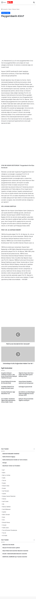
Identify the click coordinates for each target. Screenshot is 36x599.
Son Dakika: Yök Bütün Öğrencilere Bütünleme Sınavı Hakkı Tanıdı (8, 400)
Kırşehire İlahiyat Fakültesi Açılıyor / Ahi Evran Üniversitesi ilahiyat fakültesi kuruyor (9, 375)
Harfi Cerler (5, 501)
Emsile (4, 488)
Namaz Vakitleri (6, 506)
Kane (3, 517)
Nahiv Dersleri (6, 514)
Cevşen (4, 525)
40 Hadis (4, 535)
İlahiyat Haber (16, 9)
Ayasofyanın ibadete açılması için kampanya (26, 382)
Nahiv (3, 472)
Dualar (4, 483)
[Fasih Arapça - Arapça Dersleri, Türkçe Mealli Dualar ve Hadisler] (10, 2)
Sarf (3, 470)
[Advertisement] (18, 39)
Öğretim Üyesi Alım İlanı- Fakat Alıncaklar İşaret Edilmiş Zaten (26, 374)
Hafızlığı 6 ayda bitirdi (25, 387)
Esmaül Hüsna (6, 522)
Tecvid (4, 480)
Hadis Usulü (5, 527)
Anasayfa (4, 9)
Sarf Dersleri (5, 491)
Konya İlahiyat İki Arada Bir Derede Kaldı (8, 382)
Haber (9, 9)
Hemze (4, 498)
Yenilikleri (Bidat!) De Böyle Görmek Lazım (7, 387)
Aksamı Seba (5, 485)
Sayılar (4, 493)
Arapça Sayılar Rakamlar (8, 496)
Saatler (4, 512)
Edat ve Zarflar (6, 475)
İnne (3, 519)
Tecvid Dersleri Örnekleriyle (9, 530)
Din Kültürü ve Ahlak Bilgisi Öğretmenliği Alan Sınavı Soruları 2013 (27, 393)
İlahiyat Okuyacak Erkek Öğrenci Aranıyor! (26, 399)
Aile (3, 504)
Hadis (3, 478)
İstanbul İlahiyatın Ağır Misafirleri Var (8, 392)
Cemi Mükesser (6, 509)
